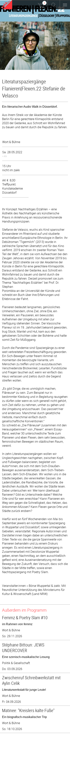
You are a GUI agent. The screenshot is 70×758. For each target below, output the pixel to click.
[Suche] (54, 4)
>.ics (4, 156)
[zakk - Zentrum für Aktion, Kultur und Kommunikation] (6, 5)
